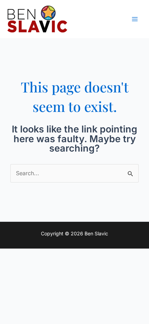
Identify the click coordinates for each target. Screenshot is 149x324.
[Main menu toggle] (135, 19)
